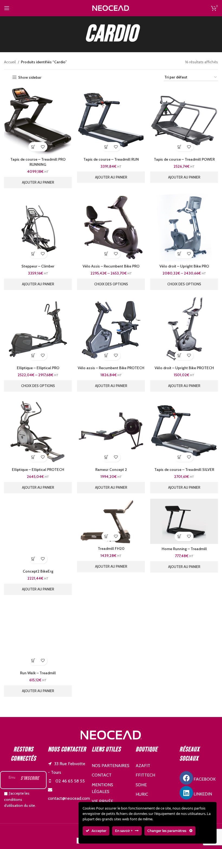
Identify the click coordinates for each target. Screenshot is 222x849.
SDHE (141, 784)
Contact (102, 775)
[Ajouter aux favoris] (42, 146)
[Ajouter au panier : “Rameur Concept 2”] (106, 457)
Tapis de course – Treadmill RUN (111, 159)
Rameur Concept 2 (111, 469)
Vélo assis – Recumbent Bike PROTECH (111, 367)
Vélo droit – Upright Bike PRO (184, 266)
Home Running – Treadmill (184, 548)
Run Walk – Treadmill (38, 672)
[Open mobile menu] (6, 8)
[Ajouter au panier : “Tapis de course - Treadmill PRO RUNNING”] (33, 146)
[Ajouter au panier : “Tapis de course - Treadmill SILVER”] (179, 457)
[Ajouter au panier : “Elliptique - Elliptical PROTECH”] (33, 457)
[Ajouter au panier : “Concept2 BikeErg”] (33, 559)
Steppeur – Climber (37, 266)
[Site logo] (111, 7)
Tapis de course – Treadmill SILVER (184, 469)
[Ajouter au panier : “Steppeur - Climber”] (33, 254)
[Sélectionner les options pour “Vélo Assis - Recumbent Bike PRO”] (106, 254)
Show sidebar (29, 77)
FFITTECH (145, 775)
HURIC (142, 794)
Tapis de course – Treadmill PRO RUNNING (38, 162)
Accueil (10, 62)
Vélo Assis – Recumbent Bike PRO (111, 266)
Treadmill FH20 (111, 548)
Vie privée (102, 801)
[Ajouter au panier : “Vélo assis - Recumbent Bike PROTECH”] (106, 355)
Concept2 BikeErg (38, 571)
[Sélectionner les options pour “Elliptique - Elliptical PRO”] (33, 355)
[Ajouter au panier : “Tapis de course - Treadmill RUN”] (106, 146)
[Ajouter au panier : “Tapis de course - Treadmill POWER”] (179, 146)
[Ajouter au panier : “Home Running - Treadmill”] (179, 536)
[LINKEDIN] (186, 793)
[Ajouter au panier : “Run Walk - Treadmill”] (33, 660)
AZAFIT (143, 765)
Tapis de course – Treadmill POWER (184, 159)
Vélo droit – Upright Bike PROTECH (184, 367)
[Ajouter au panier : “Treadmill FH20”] (106, 536)
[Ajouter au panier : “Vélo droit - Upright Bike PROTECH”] (179, 355)
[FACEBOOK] (186, 778)
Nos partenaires (110, 765)
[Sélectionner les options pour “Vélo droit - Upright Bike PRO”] (179, 254)
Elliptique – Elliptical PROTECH (38, 469)
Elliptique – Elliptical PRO (38, 367)
